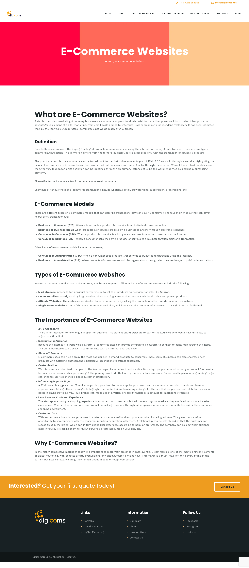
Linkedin (191, 532)
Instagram (192, 526)
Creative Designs (93, 526)
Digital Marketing (94, 532)
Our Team (135, 520)
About (133, 526)
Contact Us (136, 537)
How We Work (138, 532)
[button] (227, 487)
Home (108, 61)
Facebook (192, 520)
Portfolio (89, 520)
